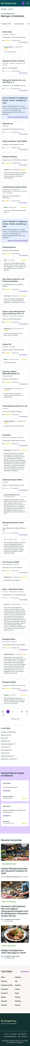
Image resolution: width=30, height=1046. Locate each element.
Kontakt (7, 1034)
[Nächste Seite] (27, 715)
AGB (19, 1036)
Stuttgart (18, 985)
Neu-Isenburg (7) (6, 750)
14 (3, 715)
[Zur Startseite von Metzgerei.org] (8, 3)
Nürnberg (18, 1001)
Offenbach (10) (5, 741)
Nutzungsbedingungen (10, 1036)
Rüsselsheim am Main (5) (9, 759)
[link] (15, 42)
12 (22, 712)
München (4, 981)
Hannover (4, 1001)
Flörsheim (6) (5, 753)
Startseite (3, 9)
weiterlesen (6, 790)
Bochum (17, 1005)
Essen (17, 993)
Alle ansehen (25, 971)
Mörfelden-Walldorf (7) (8, 744)
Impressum (25, 1036)
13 (26, 712)
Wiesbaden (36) (6, 735)
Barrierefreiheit (23, 1034)
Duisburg (4, 1005)
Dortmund (4, 993)
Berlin (3, 977)
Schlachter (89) (6, 24)
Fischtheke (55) (19, 24)
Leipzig (17, 989)
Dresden (17, 997)
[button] (23, 3)
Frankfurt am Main (7, 985)
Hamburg (18, 977)
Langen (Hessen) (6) (7, 756)
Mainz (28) (4, 738)
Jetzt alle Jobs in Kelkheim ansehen (18, 117)
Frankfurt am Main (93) (8, 732)
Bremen (3, 997)
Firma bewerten (23, 42)
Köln (16, 981)
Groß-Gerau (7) (6, 747)
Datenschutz (13, 1034)
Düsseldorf (4, 989)
